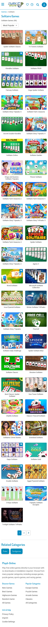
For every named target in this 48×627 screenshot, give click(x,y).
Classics (29, 599)
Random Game (8, 599)
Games (4, 12)
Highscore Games (9, 595)
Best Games (7, 591)
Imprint (5, 618)
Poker (5, 551)
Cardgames (16, 551)
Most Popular (9, 25)
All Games (6, 603)
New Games (7, 588)
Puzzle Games (31, 591)
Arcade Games (32, 595)
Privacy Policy (8, 614)
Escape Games (32, 588)
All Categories (31, 603)
